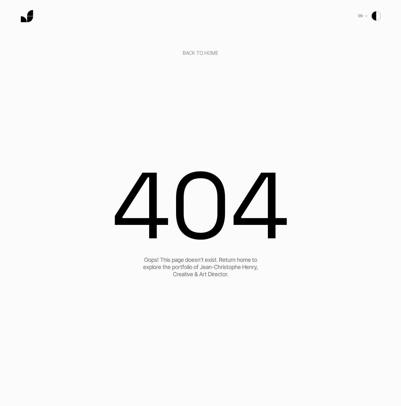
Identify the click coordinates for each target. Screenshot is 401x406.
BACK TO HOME (200, 53)
